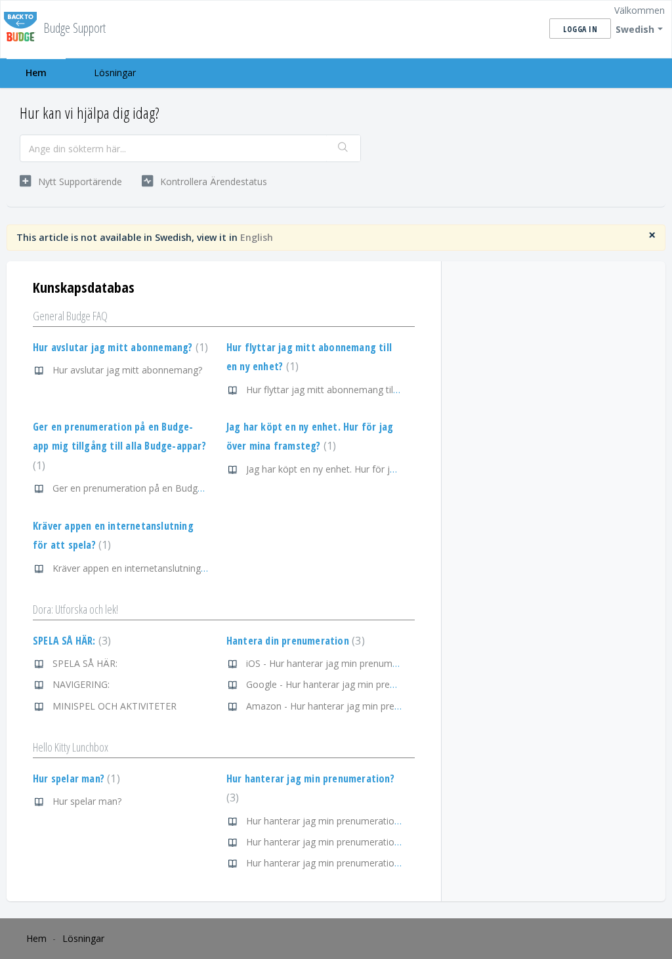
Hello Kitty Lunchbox (70, 747)
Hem (36, 72)
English (256, 237)
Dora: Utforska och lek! (75, 609)
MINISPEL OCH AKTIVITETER (114, 706)
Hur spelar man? (75, 778)
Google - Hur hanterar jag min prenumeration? (344, 684)
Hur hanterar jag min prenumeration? (325, 821)
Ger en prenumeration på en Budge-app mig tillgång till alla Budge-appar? (119, 446)
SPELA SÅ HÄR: (70, 640)
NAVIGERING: (81, 684)
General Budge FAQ (70, 316)
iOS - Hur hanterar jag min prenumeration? (336, 663)
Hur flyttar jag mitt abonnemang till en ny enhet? (349, 389)
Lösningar (115, 72)
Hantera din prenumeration (294, 640)
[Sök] (343, 148)
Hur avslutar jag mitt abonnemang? (119, 347)
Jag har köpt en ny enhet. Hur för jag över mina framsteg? (368, 469)
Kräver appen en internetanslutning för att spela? (155, 568)
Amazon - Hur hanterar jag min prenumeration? (347, 706)
